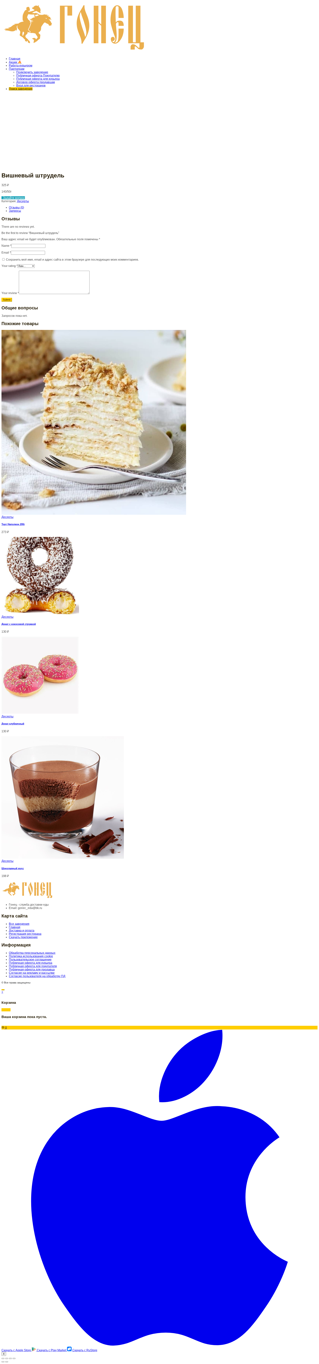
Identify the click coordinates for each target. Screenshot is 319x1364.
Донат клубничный (12, 723)
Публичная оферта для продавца (32, 969)
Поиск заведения (20, 88)
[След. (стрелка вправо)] (6, 1361)
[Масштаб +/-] (14, 1358)
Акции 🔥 (15, 62)
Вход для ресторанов (31, 85)
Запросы (15, 210)
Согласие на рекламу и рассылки (31, 972)
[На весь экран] (10, 1358)
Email (6, 252)
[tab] (163, 207)
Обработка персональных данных (32, 952)
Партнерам (16, 68)
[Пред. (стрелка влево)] (2, 1361)
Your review (10, 293)
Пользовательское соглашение (30, 959)
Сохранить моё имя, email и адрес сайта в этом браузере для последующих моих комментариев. (72, 259)
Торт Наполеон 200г (13, 524)
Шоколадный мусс (12, 868)
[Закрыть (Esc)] (2, 1358)
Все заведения (19, 923)
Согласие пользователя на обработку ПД (37, 976)
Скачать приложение (23, 937)
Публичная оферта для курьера (38, 78)
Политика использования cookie (31, 956)
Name (6, 245)
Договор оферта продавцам (35, 82)
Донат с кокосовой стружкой (18, 624)
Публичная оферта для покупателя (33, 966)
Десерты (23, 201)
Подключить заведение (32, 72)
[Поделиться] (6, 1358)
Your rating (9, 265)
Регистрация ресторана (25, 933)
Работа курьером (20, 65)
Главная (14, 58)
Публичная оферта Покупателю (38, 75)
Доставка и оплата (21, 930)
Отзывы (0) (16, 207)
